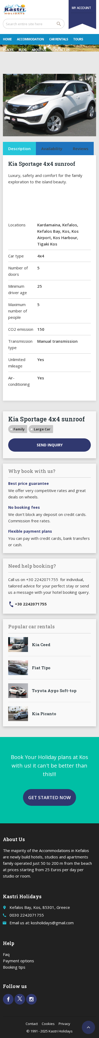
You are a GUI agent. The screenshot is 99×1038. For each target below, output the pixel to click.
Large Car (42, 429)
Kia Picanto (44, 713)
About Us (39, 50)
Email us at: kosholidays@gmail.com (42, 922)
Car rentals (58, 39)
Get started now (49, 797)
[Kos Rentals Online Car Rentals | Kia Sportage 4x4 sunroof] (15, 9)
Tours (78, 39)
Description (19, 148)
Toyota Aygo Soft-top (54, 690)
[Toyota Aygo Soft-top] (18, 690)
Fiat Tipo (41, 667)
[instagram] (31, 999)
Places (8, 50)
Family (19, 429)
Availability (51, 148)
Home (7, 39)
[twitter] (20, 999)
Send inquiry (50, 444)
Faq (6, 954)
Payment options (18, 960)
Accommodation (30, 39)
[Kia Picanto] (18, 713)
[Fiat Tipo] (18, 667)
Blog (22, 50)
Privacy (64, 1023)
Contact (32, 1023)
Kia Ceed (41, 644)
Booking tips (14, 967)
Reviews (80, 148)
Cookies (48, 1023)
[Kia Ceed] (18, 644)
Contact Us (60, 50)
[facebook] (8, 999)
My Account (81, 8)
